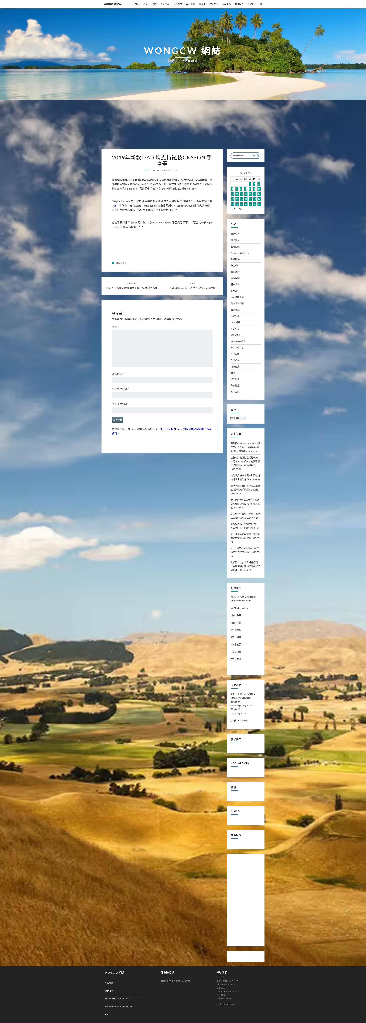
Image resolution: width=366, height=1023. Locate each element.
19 (237, 199)
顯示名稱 (118, 374)
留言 (115, 327)
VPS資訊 (234, 328)
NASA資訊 (235, 335)
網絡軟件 (235, 284)
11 (233, 194)
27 (241, 204)
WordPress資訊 (238, 341)
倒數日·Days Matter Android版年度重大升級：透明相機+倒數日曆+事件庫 (245, 447)
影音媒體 (235, 278)
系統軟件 (235, 259)
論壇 (145, 4)
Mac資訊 (234, 316)
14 (246, 194)
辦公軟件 (235, 265)
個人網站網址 (119, 404)
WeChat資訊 (236, 347)
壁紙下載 (165, 4)
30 (255, 204)
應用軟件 (235, 290)
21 (246, 199)
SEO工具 (214, 4)
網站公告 (235, 234)
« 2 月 (233, 208)
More (250, 4)
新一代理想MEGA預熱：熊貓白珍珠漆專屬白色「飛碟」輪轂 (245, 503)
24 (259, 199)
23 (255, 199)
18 (233, 199)
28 (246, 204)
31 (259, 204)
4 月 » (239, 208)
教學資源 (235, 360)
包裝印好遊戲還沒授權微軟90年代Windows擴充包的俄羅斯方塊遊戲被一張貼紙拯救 (245, 461)
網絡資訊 (121, 263)
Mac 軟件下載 (237, 297)
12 (237, 194)
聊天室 (202, 4)
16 (255, 194)
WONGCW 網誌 (113, 4)
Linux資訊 (235, 322)
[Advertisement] (183, 128)
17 (259, 194)
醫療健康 (235, 385)
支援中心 (226, 4)
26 (237, 204)
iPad (114, 205)
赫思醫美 (235, 240)
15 (250, 194)
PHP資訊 (234, 353)
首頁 (137, 4)
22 (250, 199)
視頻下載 (190, 4)
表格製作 (239, 4)
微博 (154, 4)
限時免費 (235, 246)
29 (250, 204)
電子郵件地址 (120, 389)
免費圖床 (177, 4)
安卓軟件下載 (237, 303)
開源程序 (235, 366)
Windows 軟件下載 (239, 252)
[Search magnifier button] (258, 156)
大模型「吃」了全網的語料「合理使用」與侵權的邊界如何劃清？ (245, 566)
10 (259, 189)
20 (241, 199)
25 (233, 204)
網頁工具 (235, 372)
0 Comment (172, 170)
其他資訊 (235, 391)
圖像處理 (235, 271)
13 (241, 194)
